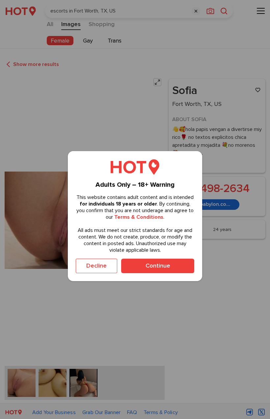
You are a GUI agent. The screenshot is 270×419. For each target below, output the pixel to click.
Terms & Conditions (138, 217)
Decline (96, 265)
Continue (158, 265)
